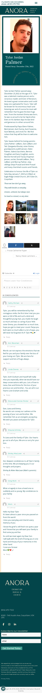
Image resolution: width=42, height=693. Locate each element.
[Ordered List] (14, 287)
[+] (30, 287)
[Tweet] (32, 245)
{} (27, 287)
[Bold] (4, 287)
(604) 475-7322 (7, 610)
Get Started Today (12, 648)
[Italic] (6, 287)
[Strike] (12, 287)
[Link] (25, 287)
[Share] (16, 245)
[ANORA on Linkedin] (14, 624)
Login (37, 273)
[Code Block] (22, 287)
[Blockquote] (19, 287)
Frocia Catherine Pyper (16, 251)
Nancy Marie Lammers (26, 256)
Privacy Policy (5, 678)
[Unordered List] (17, 287)
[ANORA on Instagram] (9, 624)
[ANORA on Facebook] (3, 624)
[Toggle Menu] (36, 3)
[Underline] (9, 287)
